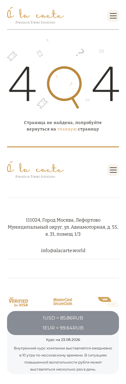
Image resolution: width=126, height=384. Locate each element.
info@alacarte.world (63, 250)
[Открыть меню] (113, 16)
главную (67, 129)
